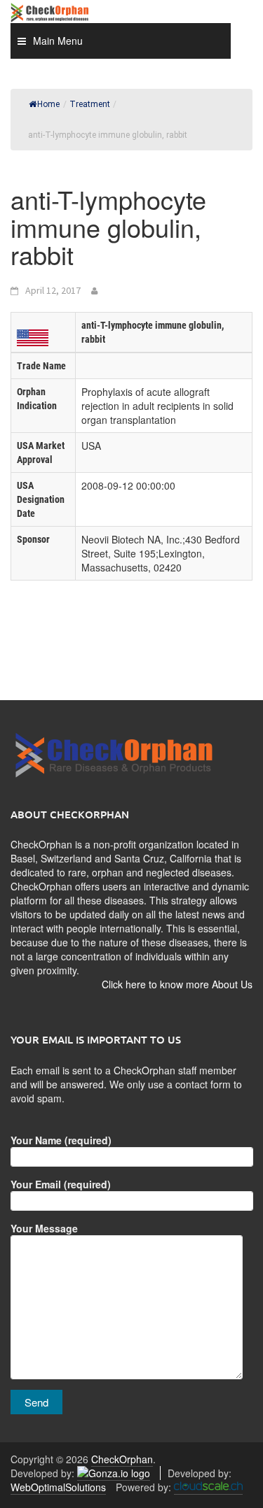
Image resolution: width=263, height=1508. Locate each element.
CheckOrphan (122, 1459)
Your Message (44, 1228)
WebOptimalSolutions (58, 1487)
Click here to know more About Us (177, 984)
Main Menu (58, 41)
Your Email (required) (61, 1184)
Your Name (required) (61, 1140)
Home (48, 104)
